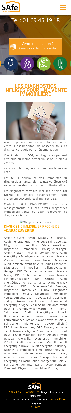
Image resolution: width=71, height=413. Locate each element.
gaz (45, 181)
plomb (36, 181)
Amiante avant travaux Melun (37, 301)
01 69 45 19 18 (41, 20)
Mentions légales (58, 399)
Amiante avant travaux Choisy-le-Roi (30, 357)
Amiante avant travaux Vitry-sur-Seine (35, 329)
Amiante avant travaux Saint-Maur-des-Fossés (35, 333)
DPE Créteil (23, 275)
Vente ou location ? (38, 45)
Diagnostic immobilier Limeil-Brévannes (31, 350)
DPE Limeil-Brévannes (19, 327)
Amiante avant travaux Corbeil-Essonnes (40, 264)
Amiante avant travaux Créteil (44, 353)
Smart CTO (35, 407)
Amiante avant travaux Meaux (25, 238)
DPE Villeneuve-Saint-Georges (44, 286)
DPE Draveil (45, 327)
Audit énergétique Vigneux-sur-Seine (35, 303)
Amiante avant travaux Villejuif (44, 323)
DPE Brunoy (58, 238)
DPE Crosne (44, 279)
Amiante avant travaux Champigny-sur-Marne (35, 306)
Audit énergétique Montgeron (35, 254)
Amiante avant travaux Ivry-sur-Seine (30, 253)
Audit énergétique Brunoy (49, 346)
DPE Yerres (25, 271)
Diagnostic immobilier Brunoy (26, 290)
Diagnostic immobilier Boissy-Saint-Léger (35, 249)
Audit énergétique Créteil (36, 342)
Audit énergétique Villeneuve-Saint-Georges (35, 241)
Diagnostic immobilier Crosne (37, 368)
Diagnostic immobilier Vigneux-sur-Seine (35, 245)
